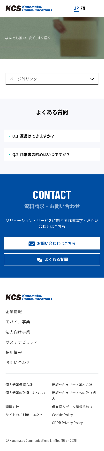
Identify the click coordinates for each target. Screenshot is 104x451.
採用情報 (14, 352)
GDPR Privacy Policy (67, 422)
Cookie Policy (62, 414)
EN (83, 8)
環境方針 (12, 406)
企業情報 (14, 311)
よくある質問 (56, 259)
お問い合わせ (18, 362)
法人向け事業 (18, 332)
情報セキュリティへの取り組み (74, 395)
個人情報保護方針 (19, 384)
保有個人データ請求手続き (72, 406)
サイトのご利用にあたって (26, 414)
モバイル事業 (18, 322)
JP (76, 8)
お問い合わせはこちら (56, 243)
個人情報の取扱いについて (26, 392)
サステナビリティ (22, 342)
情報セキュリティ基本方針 (72, 384)
